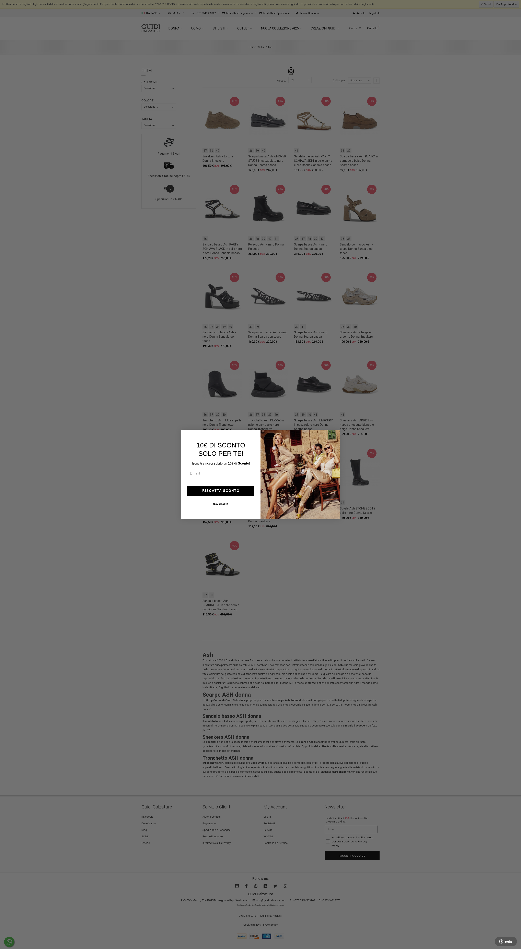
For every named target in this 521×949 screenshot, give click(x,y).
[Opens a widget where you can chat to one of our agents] (506, 942)
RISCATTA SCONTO (221, 490)
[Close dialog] (335, 434)
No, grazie (221, 504)
